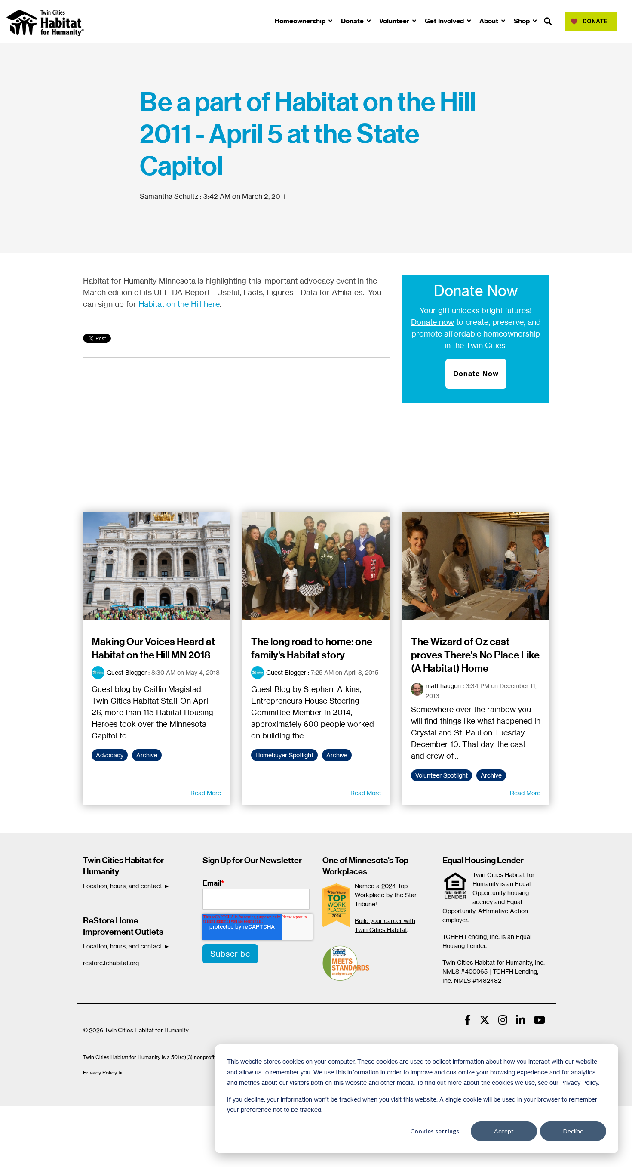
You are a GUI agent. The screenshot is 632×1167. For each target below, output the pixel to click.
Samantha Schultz (170, 196)
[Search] (547, 21)
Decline (573, 1131)
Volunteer (395, 21)
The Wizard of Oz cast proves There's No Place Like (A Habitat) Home (475, 655)
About (489, 21)
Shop (522, 21)
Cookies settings (434, 1131)
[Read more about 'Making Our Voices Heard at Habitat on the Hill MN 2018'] (156, 566)
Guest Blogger (127, 672)
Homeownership (301, 21)
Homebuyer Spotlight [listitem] (284, 755)
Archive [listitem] (146, 755)
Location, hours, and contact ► (126, 885)
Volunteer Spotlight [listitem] (441, 775)
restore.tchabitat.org (111, 962)
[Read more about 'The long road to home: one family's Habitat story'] (316, 566)
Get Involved (445, 21)
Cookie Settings (35, 1115)
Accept (504, 1131)
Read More (205, 793)
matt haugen (443, 685)
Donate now (432, 322)
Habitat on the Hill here (179, 304)
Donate (353, 21)
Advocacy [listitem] (109, 755)
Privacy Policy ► (104, 1072)
